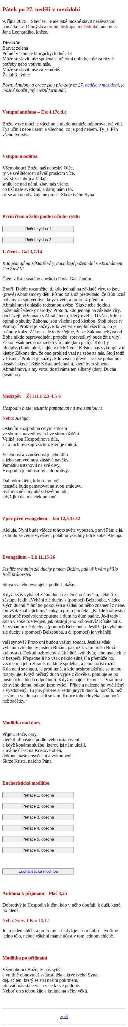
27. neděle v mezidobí (98, 84)
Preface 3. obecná (38, 817)
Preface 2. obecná (38, 806)
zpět (64, 1016)
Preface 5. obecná (38, 839)
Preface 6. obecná (38, 850)
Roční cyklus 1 (38, 229)
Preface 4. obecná (38, 828)
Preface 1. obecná (38, 795)
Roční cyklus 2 (38, 240)
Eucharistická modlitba (38, 871)
